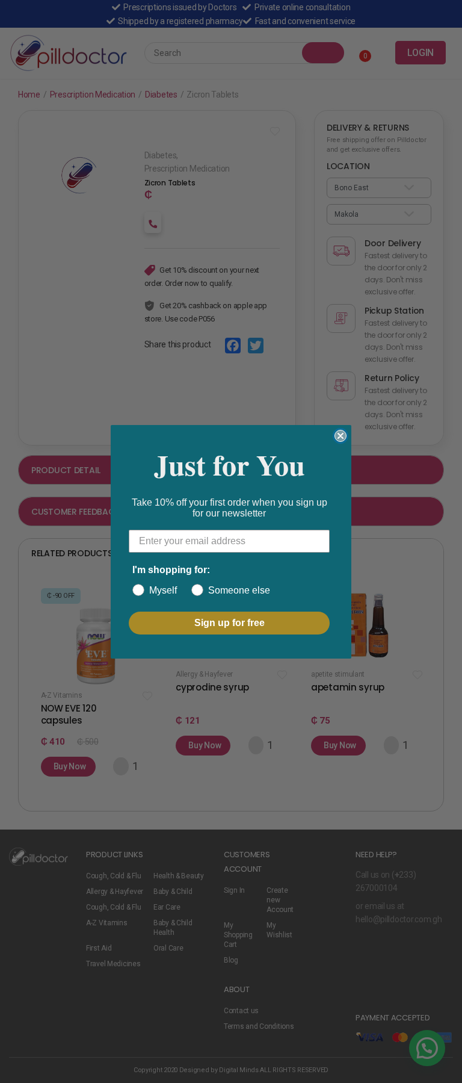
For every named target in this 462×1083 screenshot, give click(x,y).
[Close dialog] (340, 436)
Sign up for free (229, 623)
